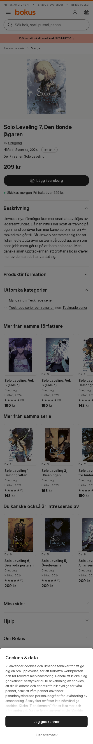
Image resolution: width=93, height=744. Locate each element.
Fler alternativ (47, 735)
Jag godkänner (46, 721)
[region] (46, 696)
